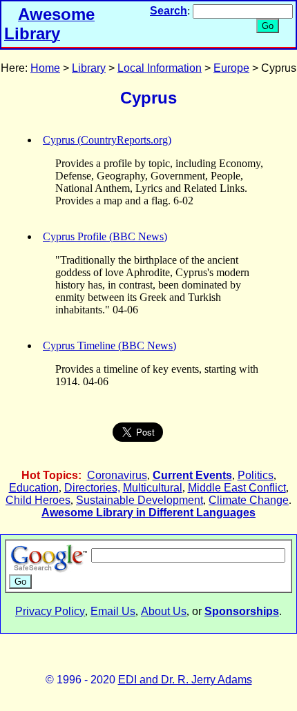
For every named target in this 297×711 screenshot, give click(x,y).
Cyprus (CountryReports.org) (107, 140)
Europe (231, 68)
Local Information (159, 68)
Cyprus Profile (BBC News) (105, 236)
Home (45, 68)
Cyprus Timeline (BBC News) (109, 345)
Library (89, 68)
